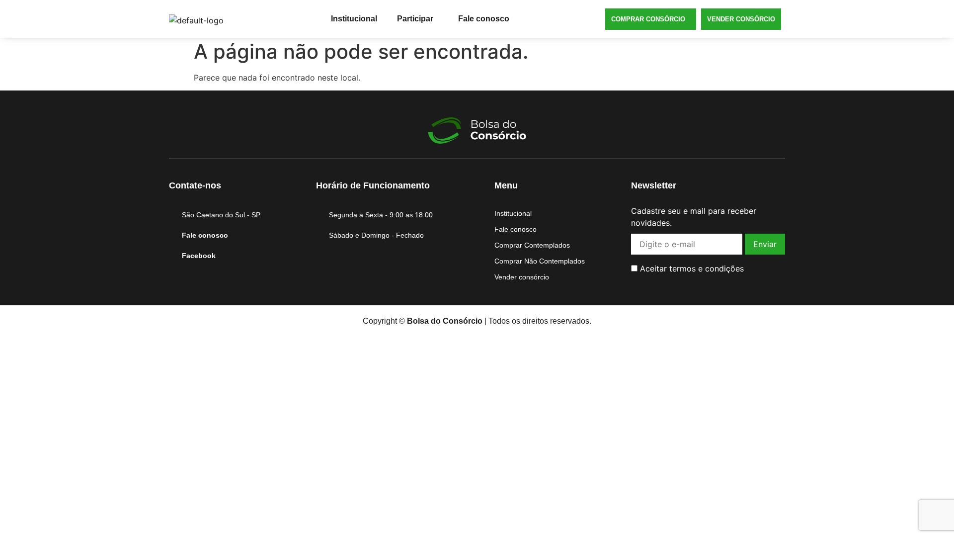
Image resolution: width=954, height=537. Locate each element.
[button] (417, 18)
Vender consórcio (741, 19)
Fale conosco (483, 18)
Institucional (354, 18)
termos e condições (706, 268)
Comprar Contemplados (532, 245)
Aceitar (690, 268)
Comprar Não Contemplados (539, 261)
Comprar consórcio (648, 19)
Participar (415, 18)
